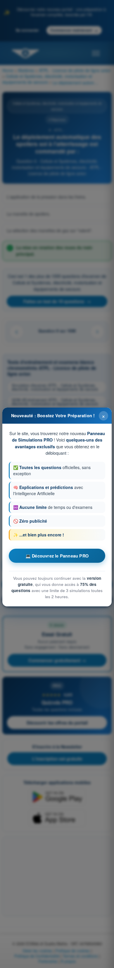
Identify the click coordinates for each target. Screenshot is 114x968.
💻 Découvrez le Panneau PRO (57, 556)
